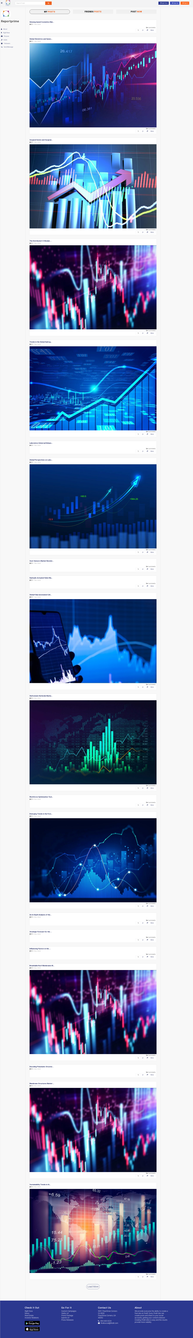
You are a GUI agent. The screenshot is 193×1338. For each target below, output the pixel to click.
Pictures (6, 36)
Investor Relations (32, 1318)
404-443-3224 (105, 1321)
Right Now (6, 33)
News (27, 1313)
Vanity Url (65, 1313)
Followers (7, 43)
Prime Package (67, 1315)
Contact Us (104, 1307)
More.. (152, 30)
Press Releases (67, 1320)
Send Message (8, 47)
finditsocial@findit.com (109, 1323)
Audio (5, 40)
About (5, 29)
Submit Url (65, 1318)
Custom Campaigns (68, 1311)
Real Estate (29, 1315)
